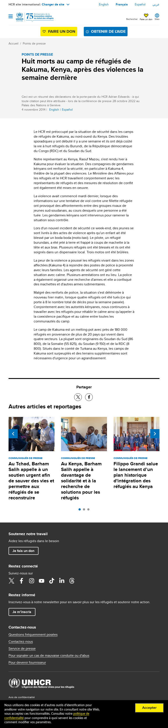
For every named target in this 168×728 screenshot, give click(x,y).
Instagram (31, 581)
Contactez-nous (21, 641)
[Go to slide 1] (81, 510)
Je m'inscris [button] (21, 611)
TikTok (51, 581)
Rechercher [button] (132, 19)
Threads (72, 581)
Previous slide (13, 433)
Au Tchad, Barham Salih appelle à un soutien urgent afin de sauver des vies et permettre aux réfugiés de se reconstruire (31, 480)
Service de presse (22, 648)
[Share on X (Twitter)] (78, 397)
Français (122, 4)
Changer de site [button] (53, 4)
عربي (155, 4)
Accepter (149, 707)
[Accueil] (31, 17)
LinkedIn (62, 581)
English (104, 4)
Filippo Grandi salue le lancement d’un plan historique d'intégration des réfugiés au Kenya (136, 475)
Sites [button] (157, 19)
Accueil (13, 43)
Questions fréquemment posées (33, 634)
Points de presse (34, 43)
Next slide (154, 433)
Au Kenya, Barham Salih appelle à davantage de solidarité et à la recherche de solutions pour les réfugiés (81, 480)
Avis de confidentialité (22, 697)
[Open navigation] (11, 16)
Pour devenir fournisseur (27, 662)
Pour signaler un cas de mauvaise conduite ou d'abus (49, 655)
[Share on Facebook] (89, 397)
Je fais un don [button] (23, 550)
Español (140, 4)
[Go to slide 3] (89, 510)
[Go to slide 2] (85, 510)
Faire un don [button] (146, 19)
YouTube (41, 581)
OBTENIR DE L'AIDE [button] (108, 31)
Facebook (21, 581)
